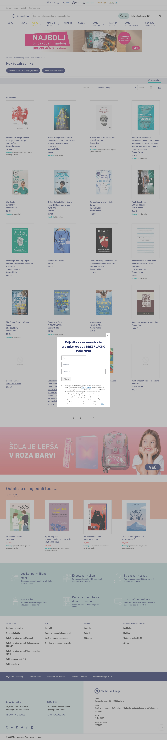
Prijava (66, 379)
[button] (108, 335)
